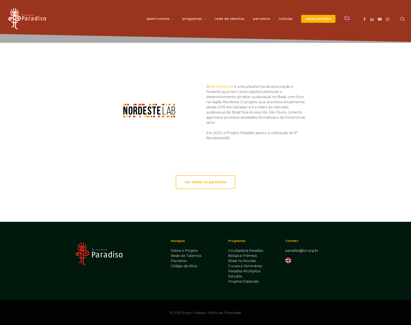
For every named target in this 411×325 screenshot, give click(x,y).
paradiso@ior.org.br (302, 251)
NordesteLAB (221, 87)
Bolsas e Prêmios (242, 256)
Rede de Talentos (186, 256)
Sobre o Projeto (184, 251)
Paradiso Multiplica (244, 271)
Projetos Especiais (243, 281)
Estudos (235, 276)
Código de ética (184, 266)
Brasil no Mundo (242, 261)
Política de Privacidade (224, 313)
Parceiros (179, 261)
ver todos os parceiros (205, 182)
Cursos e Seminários (245, 266)
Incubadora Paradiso (245, 251)
